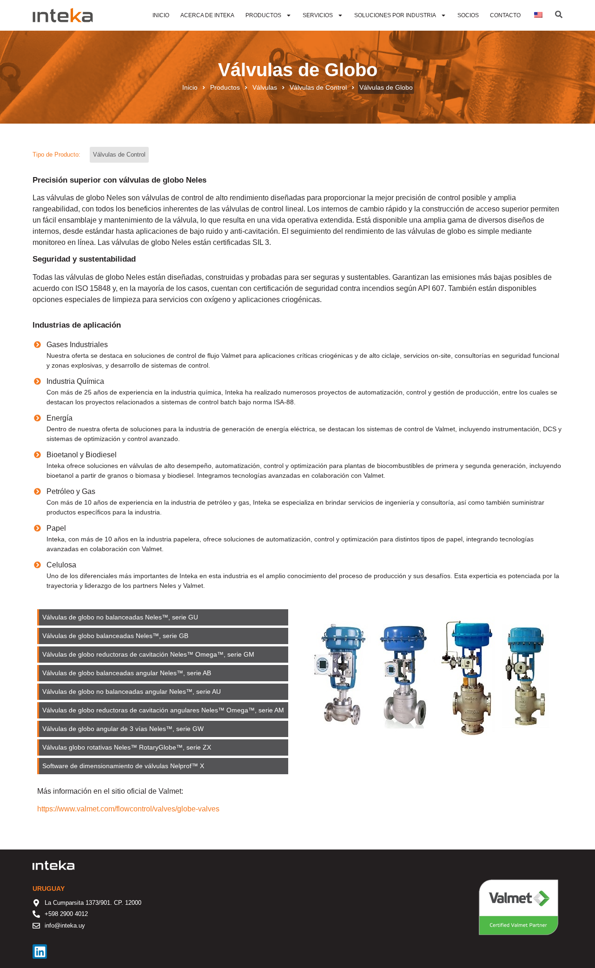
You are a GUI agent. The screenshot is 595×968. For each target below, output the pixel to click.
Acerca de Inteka (207, 15)
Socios (468, 15)
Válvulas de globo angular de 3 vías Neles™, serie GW (123, 728)
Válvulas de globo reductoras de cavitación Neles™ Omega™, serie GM (148, 654)
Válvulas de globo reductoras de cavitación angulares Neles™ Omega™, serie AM (163, 710)
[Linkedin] (40, 951)
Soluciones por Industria (395, 15)
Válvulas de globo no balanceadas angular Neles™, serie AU (131, 691)
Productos (263, 15)
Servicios (318, 15)
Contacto (505, 15)
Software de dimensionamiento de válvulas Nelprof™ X (123, 766)
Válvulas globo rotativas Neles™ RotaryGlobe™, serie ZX (126, 747)
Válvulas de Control (318, 87)
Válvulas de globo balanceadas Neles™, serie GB (115, 635)
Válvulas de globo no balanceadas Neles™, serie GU (120, 617)
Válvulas (264, 87)
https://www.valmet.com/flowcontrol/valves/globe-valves (128, 809)
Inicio (160, 15)
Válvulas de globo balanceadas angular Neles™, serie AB (126, 673)
